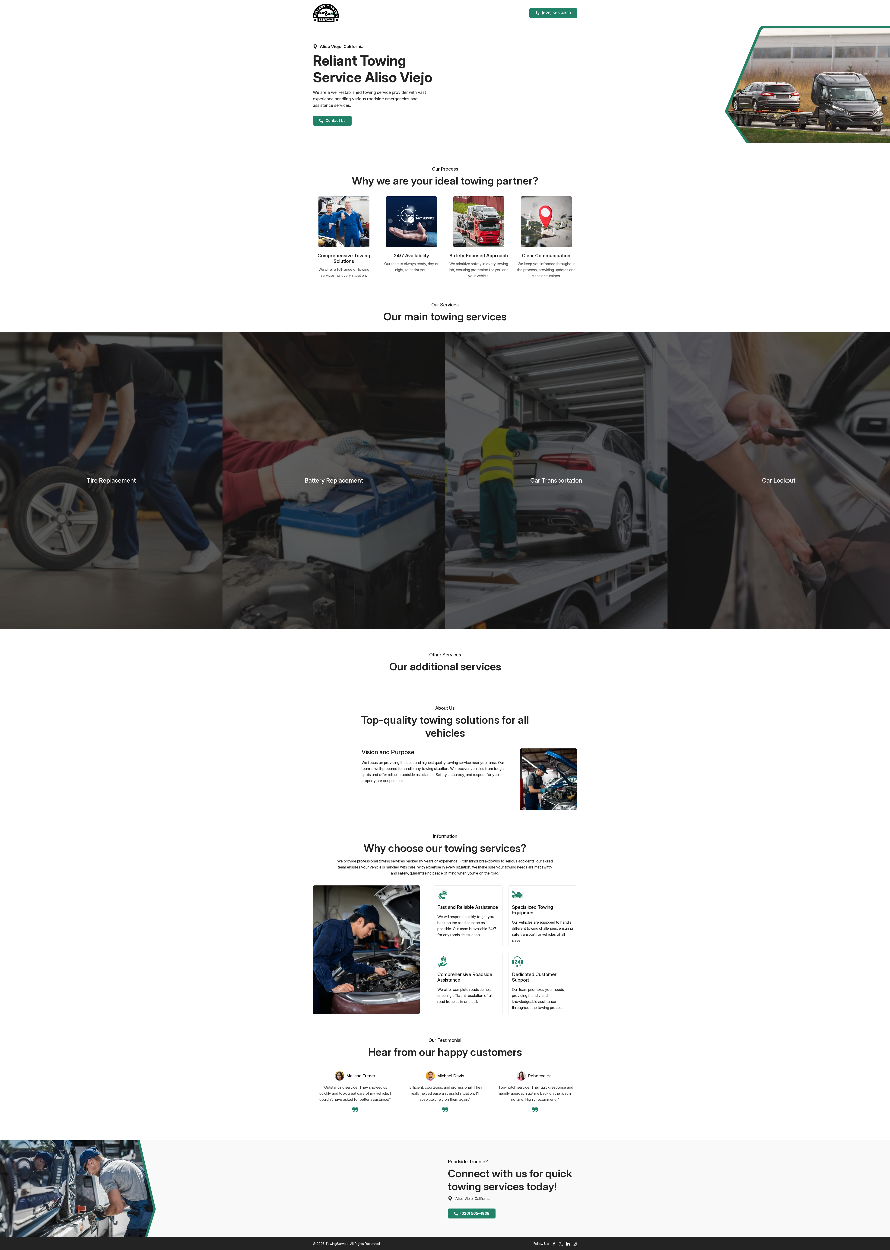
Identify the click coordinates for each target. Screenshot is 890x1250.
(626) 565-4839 (556, 13)
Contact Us (335, 120)
